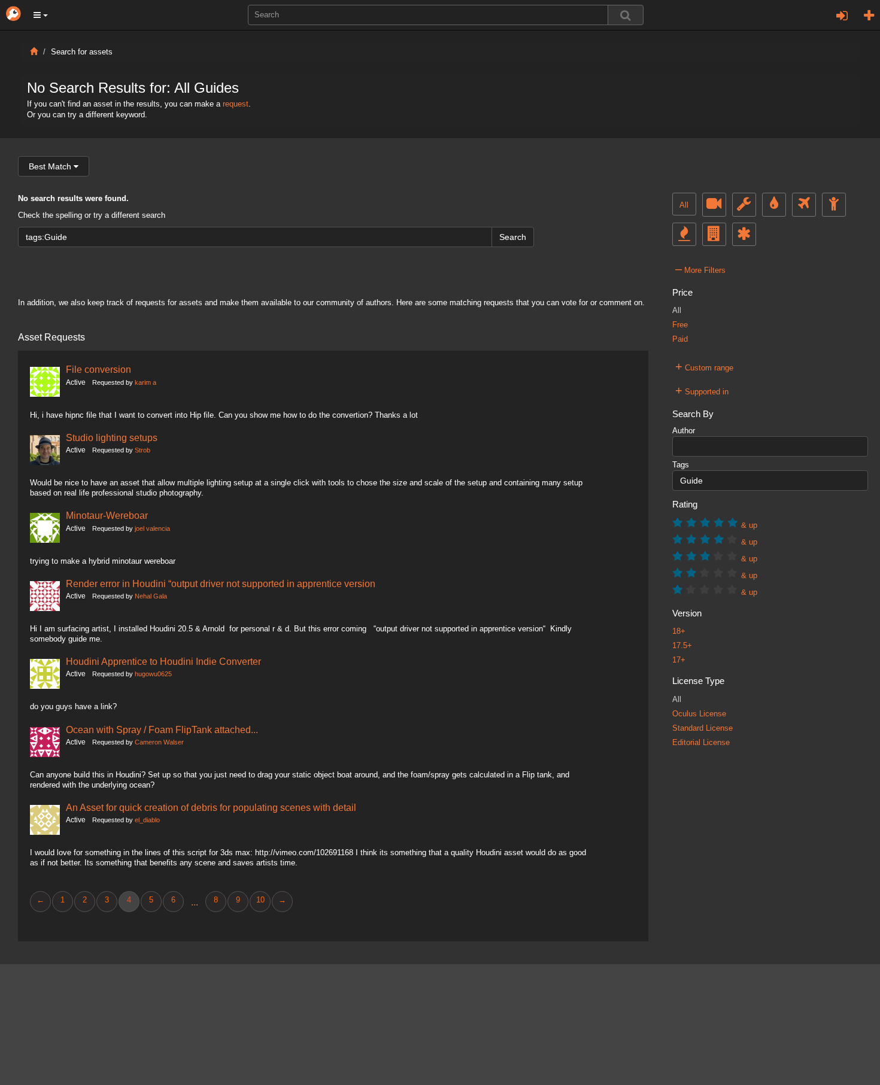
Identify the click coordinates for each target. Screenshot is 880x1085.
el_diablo (147, 819)
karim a (145, 382)
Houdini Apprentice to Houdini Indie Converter (163, 661)
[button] (41, 15)
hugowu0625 (153, 673)
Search (512, 237)
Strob (142, 450)
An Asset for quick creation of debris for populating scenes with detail (211, 807)
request (235, 104)
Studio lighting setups (111, 437)
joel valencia (152, 528)
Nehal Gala (151, 596)
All (683, 205)
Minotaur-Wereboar (107, 515)
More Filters (700, 268)
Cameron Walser (159, 742)
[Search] (626, 15)
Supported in (702, 390)
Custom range (704, 366)
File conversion (98, 369)
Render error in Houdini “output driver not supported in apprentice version (220, 583)
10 (260, 900)
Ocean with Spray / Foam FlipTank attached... (162, 729)
